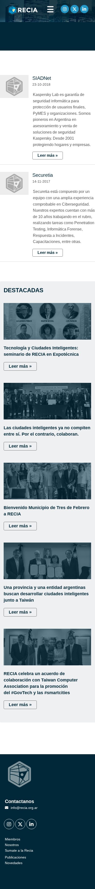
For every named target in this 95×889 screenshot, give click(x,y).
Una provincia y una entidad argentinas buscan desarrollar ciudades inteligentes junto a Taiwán (46, 594)
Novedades (13, 863)
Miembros (12, 839)
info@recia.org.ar (24, 808)
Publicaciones (15, 857)
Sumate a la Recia (19, 850)
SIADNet (41, 78)
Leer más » (48, 155)
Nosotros (12, 845)
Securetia (42, 175)
